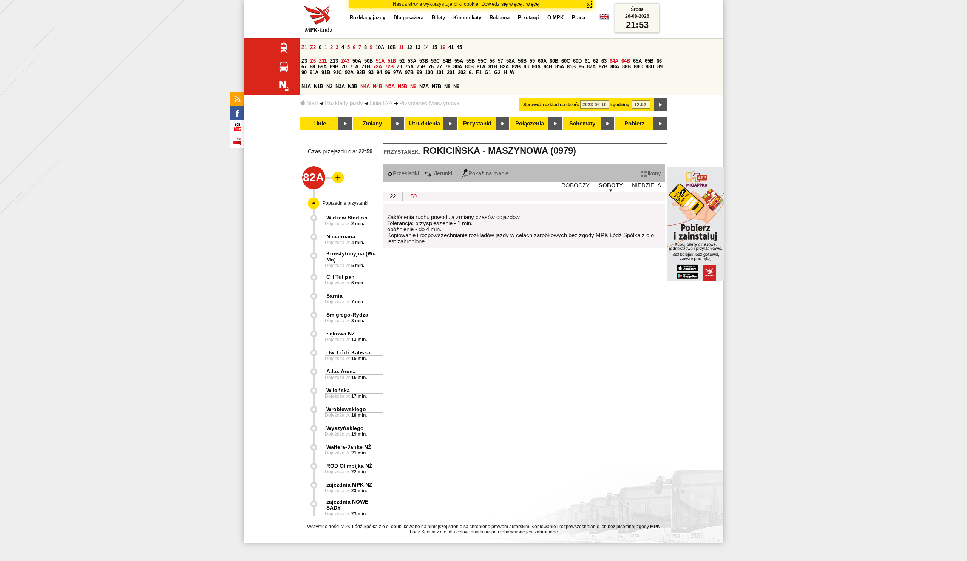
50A (356, 61)
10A (379, 47)
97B (409, 72)
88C (638, 67)
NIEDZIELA (646, 185)
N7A (424, 86)
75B (421, 67)
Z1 (304, 47)
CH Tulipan (340, 277)
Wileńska (338, 390)
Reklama (500, 17)
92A (349, 72)
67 (304, 67)
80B (469, 67)
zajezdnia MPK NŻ (349, 485)
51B (392, 61)
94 (379, 72)
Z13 (334, 61)
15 (434, 47)
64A (614, 61)
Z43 (345, 61)
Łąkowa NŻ (340, 334)
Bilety (438, 17)
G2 (497, 72)
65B (649, 61)
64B (625, 61)
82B (516, 67)
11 (401, 47)
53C (435, 61)
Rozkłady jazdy (344, 103)
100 (429, 72)
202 (462, 72)
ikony (654, 173)
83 (526, 67)
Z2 (313, 47)
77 (439, 67)
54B (447, 61)
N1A (306, 86)
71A (354, 67)
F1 (479, 72)
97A (397, 72)
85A (559, 67)
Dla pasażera (408, 17)
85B (571, 67)
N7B (436, 86)
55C (482, 61)
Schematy (582, 124)
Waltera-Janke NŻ (348, 447)
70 (344, 67)
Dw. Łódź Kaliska (348, 352)
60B (554, 61)
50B (368, 61)
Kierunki (442, 173)
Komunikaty (467, 17)
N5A (390, 86)
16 (442, 47)
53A (412, 61)
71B (365, 67)
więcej (533, 4)
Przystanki (477, 124)
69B (334, 67)
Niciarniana (340, 236)
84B (548, 67)
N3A (340, 86)
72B (389, 67)
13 (417, 47)
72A (377, 67)
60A (542, 61)
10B (391, 47)
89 (660, 67)
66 (659, 61)
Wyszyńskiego (345, 428)
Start (312, 103)
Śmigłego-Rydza (347, 315)
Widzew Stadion (347, 218)
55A (458, 61)
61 (587, 61)
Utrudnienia (424, 124)
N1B (318, 86)
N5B (402, 86)
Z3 (304, 61)
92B (361, 72)
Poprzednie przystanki (345, 203)
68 (312, 67)
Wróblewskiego (346, 409)
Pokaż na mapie (488, 173)
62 (595, 61)
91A (314, 72)
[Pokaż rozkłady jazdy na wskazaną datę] (660, 104)
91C (337, 72)
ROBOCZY (575, 185)
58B (522, 61)
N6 (413, 86)
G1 (488, 72)
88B (626, 67)
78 (447, 67)
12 (409, 47)
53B (423, 61)
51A (380, 61)
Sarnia (334, 296)
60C (565, 61)
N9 (456, 86)
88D (650, 67)
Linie (319, 124)
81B (492, 67)
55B (470, 61)
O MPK (555, 17)
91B (325, 72)
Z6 (313, 61)
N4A (365, 86)
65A (637, 61)
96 (387, 72)
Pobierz (634, 124)
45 (459, 47)
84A (536, 67)
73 (399, 67)
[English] (604, 19)
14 (426, 47)
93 (371, 72)
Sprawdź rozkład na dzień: (551, 104)
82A (504, 67)
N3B (352, 86)
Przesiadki (406, 173)
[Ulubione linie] (335, 177)
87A (591, 67)
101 (440, 72)
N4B (377, 86)
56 (492, 61)
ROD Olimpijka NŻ (349, 466)
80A (457, 67)
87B (603, 67)
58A (510, 61)
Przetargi (528, 17)
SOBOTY (611, 185)
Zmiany (372, 124)
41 (451, 47)
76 (431, 67)
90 (304, 72)
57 (500, 61)
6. (471, 72)
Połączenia (529, 124)
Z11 (323, 61)
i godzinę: (620, 104)
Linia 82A (381, 103)
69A (322, 67)
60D (577, 61)
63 (604, 61)
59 (532, 61)
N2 (329, 86)
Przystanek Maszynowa (429, 103)
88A (614, 67)
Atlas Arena (341, 371)
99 (419, 72)
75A (409, 67)
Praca (578, 17)
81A (481, 67)
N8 (447, 86)
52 (402, 61)
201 (451, 72)
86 (581, 67)
